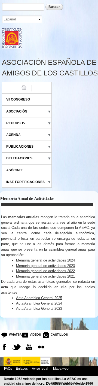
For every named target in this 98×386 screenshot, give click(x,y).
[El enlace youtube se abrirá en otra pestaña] (28, 347)
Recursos (15, 123)
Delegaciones (19, 158)
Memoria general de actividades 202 (44, 271)
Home (11, 88)
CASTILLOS (55, 334)
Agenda (13, 135)
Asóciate (14, 170)
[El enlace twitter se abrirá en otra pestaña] (16, 347)
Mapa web (60, 368)
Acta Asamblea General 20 (37, 308)
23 (73, 266)
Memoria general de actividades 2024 (45, 260)
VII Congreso (18, 99)
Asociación (16, 111)
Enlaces (22, 368)
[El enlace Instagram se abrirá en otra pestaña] (41, 347)
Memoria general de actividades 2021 (45, 276)
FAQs (8, 368)
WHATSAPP (13, 334)
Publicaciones (19, 146)
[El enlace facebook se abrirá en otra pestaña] (4, 347)
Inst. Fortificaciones (25, 182)
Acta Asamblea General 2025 (39, 298)
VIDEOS (34, 334)
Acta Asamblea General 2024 (39, 303)
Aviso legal (40, 368)
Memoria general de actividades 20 (43, 266)
